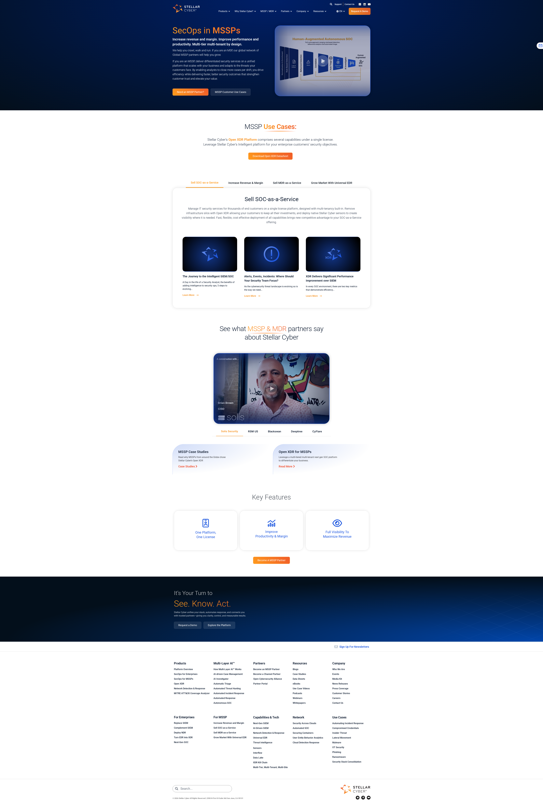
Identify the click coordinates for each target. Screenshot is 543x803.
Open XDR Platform (243, 140)
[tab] (204, 183)
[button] (331, 4)
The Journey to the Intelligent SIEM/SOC (208, 276)
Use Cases (339, 717)
